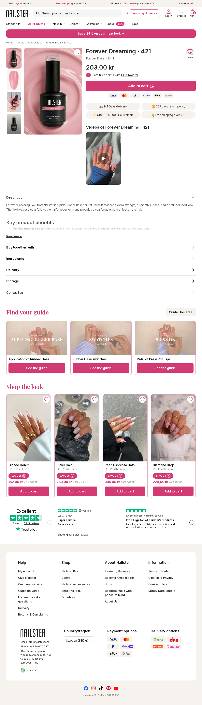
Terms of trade (158, 571)
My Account (26, 571)
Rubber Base (34, 42)
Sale (135, 23)
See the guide (37, 368)
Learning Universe (144, 13)
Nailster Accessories (76, 584)
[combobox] (78, 13)
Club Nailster (129, 75)
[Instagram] (93, 688)
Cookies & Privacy (160, 577)
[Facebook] (86, 688)
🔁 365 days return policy (168, 106)
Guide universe (28, 590)
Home (9, 42)
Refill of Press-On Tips (153, 359)
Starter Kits (13, 23)
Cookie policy (157, 584)
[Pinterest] (108, 688)
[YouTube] (116, 688)
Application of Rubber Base (28, 359)
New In (57, 23)
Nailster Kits (70, 571)
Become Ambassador (119, 577)
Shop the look (71, 590)
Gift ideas (68, 597)
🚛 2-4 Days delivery (113, 106)
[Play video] (103, 158)
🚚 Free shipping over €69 (168, 115)
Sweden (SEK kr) (77, 640)
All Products (36, 23)
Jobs (108, 584)
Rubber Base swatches (90, 359)
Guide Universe (181, 312)
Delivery (23, 608)
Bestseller (92, 23)
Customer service (30, 584)
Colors (74, 23)
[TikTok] (101, 688)
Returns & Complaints (33, 614)
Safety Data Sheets (161, 590)
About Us (111, 601)
